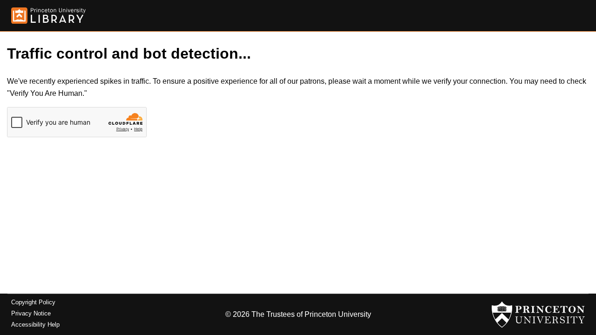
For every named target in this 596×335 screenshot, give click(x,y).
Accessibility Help (35, 324)
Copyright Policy (33, 302)
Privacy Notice (31, 313)
